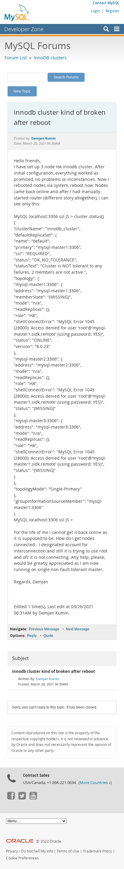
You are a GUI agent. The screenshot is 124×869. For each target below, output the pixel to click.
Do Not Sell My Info (37, 851)
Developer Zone (24, 29)
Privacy (12, 851)
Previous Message (44, 629)
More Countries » (95, 782)
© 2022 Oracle (48, 841)
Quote (48, 636)
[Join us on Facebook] (11, 798)
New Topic (22, 91)
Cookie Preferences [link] (22, 858)
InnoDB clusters (50, 57)
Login (95, 10)
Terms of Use (68, 851)
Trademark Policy (97, 851)
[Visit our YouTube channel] (33, 798)
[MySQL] (17, 13)
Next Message (77, 629)
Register (112, 10)
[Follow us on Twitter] (22, 798)
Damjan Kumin (47, 678)
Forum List (16, 57)
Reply (32, 636)
